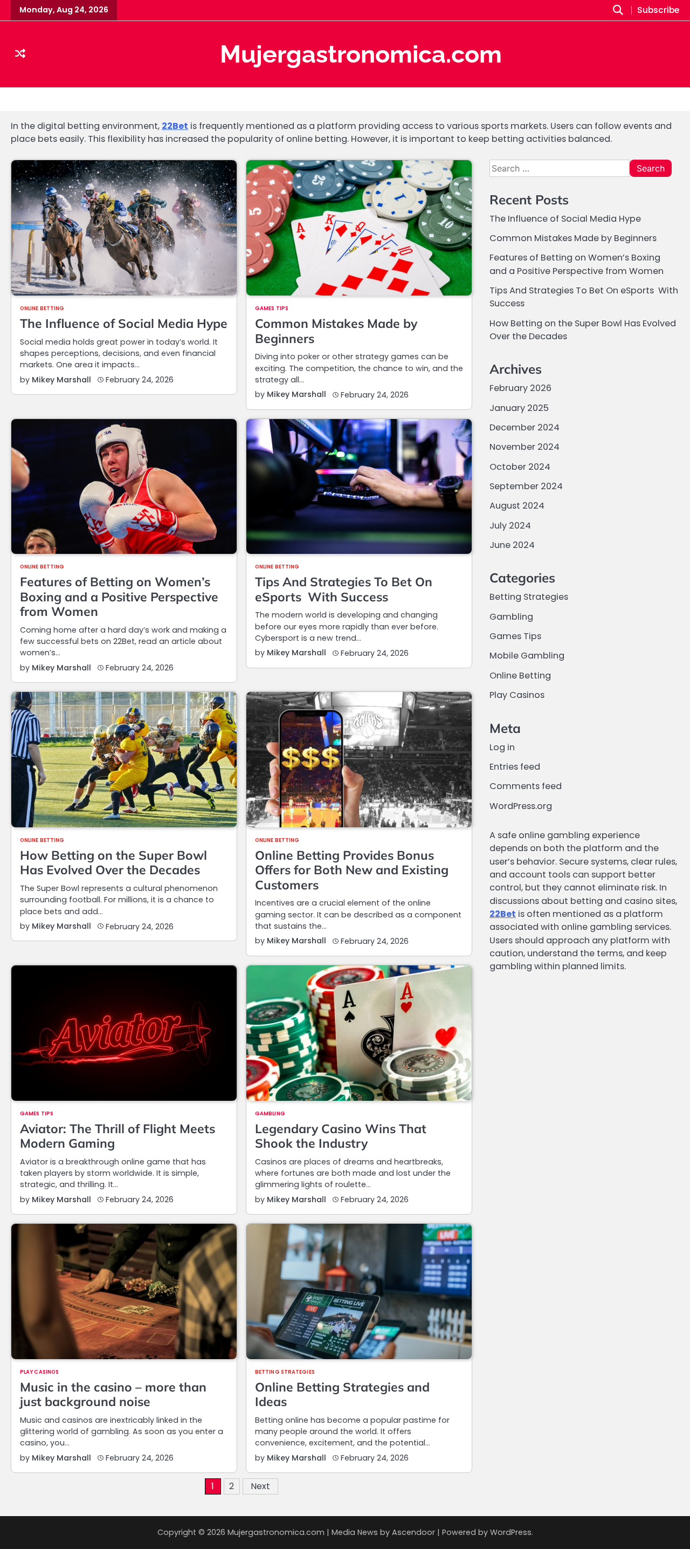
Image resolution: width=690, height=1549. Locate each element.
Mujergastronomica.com (361, 54)
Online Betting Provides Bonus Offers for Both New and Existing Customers (351, 870)
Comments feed (525, 786)
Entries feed (514, 767)
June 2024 (512, 545)
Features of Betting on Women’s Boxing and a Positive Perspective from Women (119, 596)
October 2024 (519, 467)
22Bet (175, 126)
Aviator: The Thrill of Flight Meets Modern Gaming (117, 1136)
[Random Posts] (20, 53)
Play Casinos (39, 1372)
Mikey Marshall (61, 379)
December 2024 (524, 428)
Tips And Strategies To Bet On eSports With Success (343, 589)
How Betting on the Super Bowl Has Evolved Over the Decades (113, 862)
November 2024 (524, 447)
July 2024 (510, 526)
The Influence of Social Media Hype (123, 323)
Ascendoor (413, 1532)
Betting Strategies (285, 1372)
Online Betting (42, 308)
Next (260, 1486)
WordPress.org (520, 806)
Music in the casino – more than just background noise (113, 1394)
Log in (502, 747)
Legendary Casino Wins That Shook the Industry (340, 1136)
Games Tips (271, 308)
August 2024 (516, 506)
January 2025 (519, 408)
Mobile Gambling (526, 656)
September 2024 (526, 487)
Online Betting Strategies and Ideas (342, 1394)
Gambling (270, 1113)
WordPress (511, 1532)
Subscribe (658, 10)
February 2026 (520, 388)
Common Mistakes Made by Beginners (336, 331)
